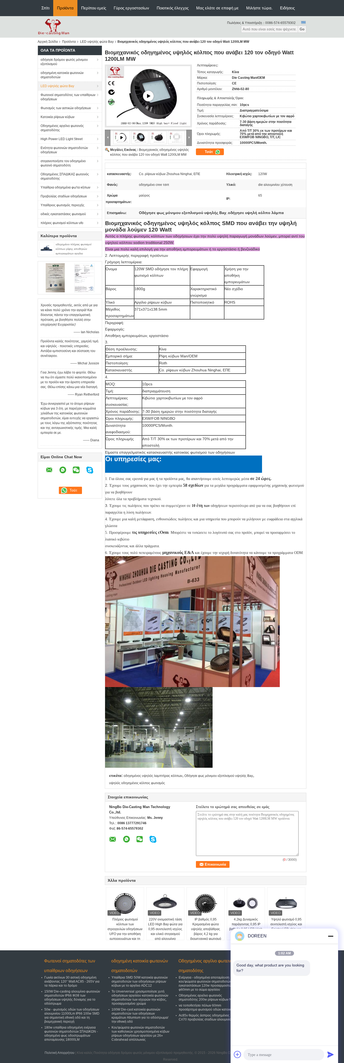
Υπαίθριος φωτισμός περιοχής (62, 205)
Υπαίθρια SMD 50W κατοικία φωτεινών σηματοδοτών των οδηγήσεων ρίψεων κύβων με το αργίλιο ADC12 (140, 981)
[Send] (330, 1054)
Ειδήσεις (287, 8)
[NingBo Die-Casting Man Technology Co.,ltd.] (54, 27)
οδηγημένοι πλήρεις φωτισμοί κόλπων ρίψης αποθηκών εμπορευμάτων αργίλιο (73, 249)
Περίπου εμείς (93, 8)
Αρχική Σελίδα (48, 42)
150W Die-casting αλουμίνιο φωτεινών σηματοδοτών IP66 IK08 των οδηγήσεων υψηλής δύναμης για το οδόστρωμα (72, 997)
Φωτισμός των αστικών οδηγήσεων (66, 108)
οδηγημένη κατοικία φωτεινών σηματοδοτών (62, 75)
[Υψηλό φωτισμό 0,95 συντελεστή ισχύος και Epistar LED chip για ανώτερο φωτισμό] (286, 903)
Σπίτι (45, 8)
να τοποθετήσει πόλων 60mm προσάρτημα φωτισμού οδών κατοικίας (207, 1007)
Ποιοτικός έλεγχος (173, 8)
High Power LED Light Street (62, 139)
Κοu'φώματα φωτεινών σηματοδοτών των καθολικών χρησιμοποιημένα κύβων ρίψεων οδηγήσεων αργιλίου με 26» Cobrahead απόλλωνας (140, 1033)
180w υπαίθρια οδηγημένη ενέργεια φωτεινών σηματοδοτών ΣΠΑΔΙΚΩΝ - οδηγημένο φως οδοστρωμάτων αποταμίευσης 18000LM (71, 1033)
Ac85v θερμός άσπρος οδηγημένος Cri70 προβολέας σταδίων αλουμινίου (206, 1017)
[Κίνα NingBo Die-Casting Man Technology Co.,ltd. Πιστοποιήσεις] (55, 277)
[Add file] (237, 1054)
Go (302, 29)
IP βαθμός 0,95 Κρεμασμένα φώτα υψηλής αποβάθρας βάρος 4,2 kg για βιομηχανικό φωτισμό (205, 929)
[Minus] (330, 936)
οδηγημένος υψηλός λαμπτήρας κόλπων (153, 776)
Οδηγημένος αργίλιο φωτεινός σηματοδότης (62, 128)
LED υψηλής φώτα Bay (97, 42)
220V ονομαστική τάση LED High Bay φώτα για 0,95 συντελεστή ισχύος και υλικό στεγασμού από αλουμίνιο (165, 929)
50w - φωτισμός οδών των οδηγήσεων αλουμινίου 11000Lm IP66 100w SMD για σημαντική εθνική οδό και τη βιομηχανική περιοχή (71, 1015)
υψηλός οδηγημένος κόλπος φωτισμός (137, 783)
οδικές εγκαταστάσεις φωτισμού (63, 214)
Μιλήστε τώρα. (259, 8)
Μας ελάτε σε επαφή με (217, 8)
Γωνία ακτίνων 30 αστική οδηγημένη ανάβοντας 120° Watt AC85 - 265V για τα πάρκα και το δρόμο (71, 981)
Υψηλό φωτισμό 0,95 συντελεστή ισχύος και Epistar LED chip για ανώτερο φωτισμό (286, 927)
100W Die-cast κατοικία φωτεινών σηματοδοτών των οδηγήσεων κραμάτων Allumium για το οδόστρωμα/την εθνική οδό (140, 1015)
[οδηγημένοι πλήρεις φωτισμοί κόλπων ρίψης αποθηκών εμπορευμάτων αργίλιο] (47, 248)
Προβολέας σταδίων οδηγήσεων (64, 196)
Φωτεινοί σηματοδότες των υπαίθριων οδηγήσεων (68, 97)
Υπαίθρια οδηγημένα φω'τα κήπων (65, 187)
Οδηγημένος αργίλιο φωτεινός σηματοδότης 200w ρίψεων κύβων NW (207, 997)
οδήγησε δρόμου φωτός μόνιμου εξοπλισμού (64, 62)
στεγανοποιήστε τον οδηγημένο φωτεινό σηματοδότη (63, 163)
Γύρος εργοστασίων (131, 8)
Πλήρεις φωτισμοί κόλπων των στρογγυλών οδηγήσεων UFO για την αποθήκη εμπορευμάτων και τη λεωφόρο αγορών (125, 931)
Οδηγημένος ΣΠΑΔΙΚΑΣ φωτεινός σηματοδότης (65, 176)
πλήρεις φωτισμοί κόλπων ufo (62, 223)
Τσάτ (209, 152)
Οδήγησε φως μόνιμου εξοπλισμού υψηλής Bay (218, 776)
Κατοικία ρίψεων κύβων (57, 117)
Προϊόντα (65, 8)
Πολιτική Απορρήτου (59, 1053)
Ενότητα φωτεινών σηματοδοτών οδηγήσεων (64, 150)
